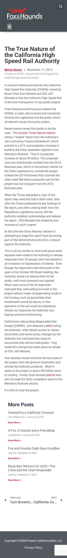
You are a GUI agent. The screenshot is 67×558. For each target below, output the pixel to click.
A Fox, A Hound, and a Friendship (31, 430)
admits (50, 375)
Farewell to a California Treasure (31, 412)
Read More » (14, 422)
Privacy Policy (33, 547)
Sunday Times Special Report (36, 133)
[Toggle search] (60, 6)
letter (49, 326)
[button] (9, 27)
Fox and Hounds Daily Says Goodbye (34, 448)
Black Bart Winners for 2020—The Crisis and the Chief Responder (31, 468)
